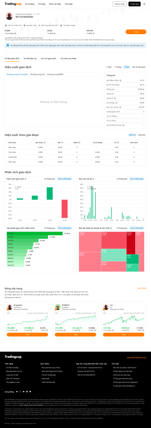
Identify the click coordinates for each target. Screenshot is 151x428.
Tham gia (134, 4)
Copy (136, 32)
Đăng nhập (120, 4)
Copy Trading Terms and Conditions (31, 405)
